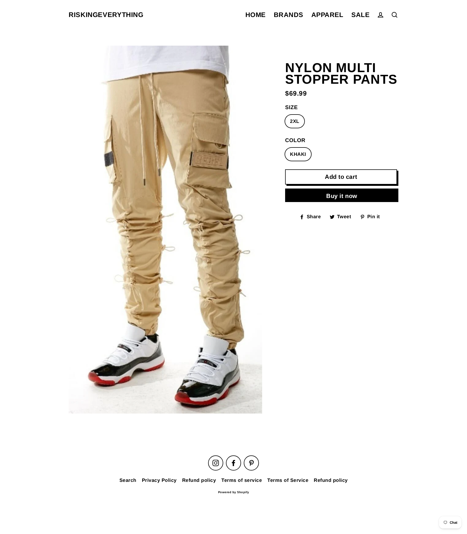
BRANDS (288, 14)
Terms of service (241, 480)
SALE (360, 14)
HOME (255, 14)
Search (127, 480)
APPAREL (327, 14)
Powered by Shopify (233, 492)
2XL (294, 121)
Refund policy (199, 480)
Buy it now (341, 196)
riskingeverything (106, 15)
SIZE (291, 107)
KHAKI (298, 154)
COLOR (295, 140)
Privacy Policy (159, 480)
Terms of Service (287, 480)
